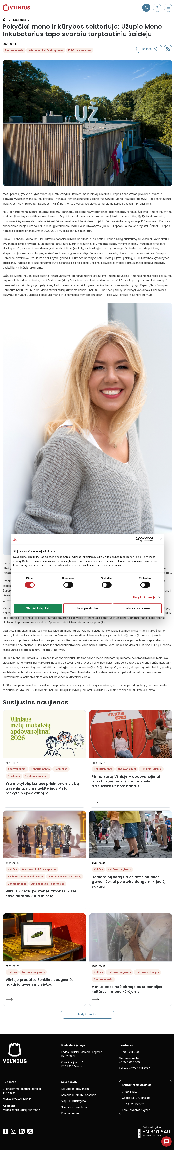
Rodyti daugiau (88, 1014)
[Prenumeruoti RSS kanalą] (168, 49)
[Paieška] (157, 8)
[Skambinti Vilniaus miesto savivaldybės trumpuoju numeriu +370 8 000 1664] (146, 8)
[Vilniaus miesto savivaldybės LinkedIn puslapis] (22, 1131)
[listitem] (44, 788)
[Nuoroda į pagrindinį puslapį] (5, 20)
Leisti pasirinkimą (87, 608)
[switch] (68, 585)
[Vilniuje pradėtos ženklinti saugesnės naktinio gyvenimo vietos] (44, 999)
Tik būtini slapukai (37, 608)
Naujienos (19, 19)
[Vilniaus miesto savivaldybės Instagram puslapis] (13, 1131)
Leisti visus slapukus (137, 608)
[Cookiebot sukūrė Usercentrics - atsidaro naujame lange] (138, 539)
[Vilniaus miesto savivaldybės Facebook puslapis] (5, 1131)
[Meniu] (168, 8)
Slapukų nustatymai (73, 1101)
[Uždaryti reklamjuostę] (160, 539)
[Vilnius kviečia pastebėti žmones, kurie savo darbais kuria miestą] (44, 904)
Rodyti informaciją (144, 597)
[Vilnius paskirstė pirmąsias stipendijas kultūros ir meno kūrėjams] (130, 999)
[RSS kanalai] (30, 1131)
